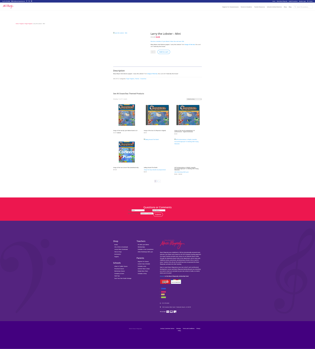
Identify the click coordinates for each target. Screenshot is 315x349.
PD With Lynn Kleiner (143, 244)
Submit (158, 214)
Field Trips (117, 276)
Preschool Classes (119, 268)
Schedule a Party (142, 273)
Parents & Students (246, 7)
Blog (290, 7)
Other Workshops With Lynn (145, 252)
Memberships (141, 247)
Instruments (117, 254)
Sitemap (178, 328)
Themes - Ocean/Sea (140, 78)
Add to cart (163, 52)
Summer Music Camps (144, 268)
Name (129, 210)
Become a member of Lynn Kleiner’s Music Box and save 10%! (167, 41)
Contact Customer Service (167, 328)
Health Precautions (293, 1)
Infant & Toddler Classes (121, 266)
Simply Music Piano (143, 271)
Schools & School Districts (274, 7)
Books (116, 244)
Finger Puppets (28, 23)
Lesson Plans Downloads (121, 249)
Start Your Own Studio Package (122, 278)
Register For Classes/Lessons (230, 7)
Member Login (302, 1)
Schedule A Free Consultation (145, 249)
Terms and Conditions (188, 328)
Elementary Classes (119, 271)
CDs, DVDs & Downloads (121, 247)
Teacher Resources (259, 7)
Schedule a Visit (142, 266)
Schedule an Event (119, 273)
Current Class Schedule (144, 264)
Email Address (148, 210)
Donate (162, 276)
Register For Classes (143, 261)
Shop (285, 7)
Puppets (22, 23)
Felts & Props (118, 252)
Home (274, 1)
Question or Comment (134, 213)
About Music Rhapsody (282, 1)
